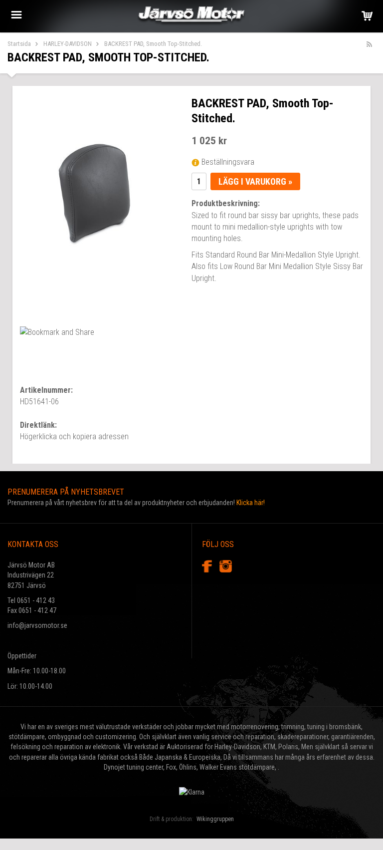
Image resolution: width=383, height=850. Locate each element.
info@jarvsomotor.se (37, 625)
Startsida (19, 43)
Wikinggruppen (215, 819)
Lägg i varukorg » (255, 181)
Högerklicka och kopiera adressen (74, 436)
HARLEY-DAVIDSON (67, 43)
